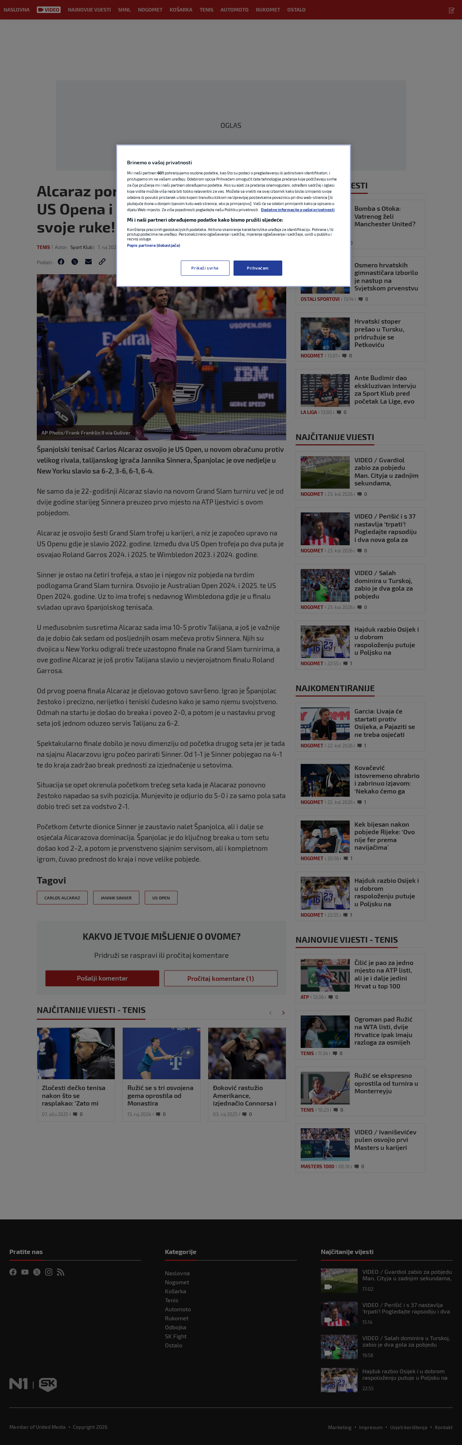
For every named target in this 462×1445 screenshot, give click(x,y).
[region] (233, 215)
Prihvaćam (258, 268)
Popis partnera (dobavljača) (153, 245)
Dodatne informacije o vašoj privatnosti (298, 209)
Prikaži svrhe (204, 268)
